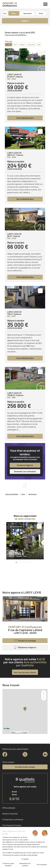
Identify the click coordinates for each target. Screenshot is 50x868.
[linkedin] (45, 754)
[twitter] (25, 754)
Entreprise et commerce (12, 819)
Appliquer (25, 21)
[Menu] (45, 4)
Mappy (25, 732)
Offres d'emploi (8, 808)
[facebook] (4, 754)
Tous (4, 13)
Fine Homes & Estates (11, 825)
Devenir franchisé (10, 813)
